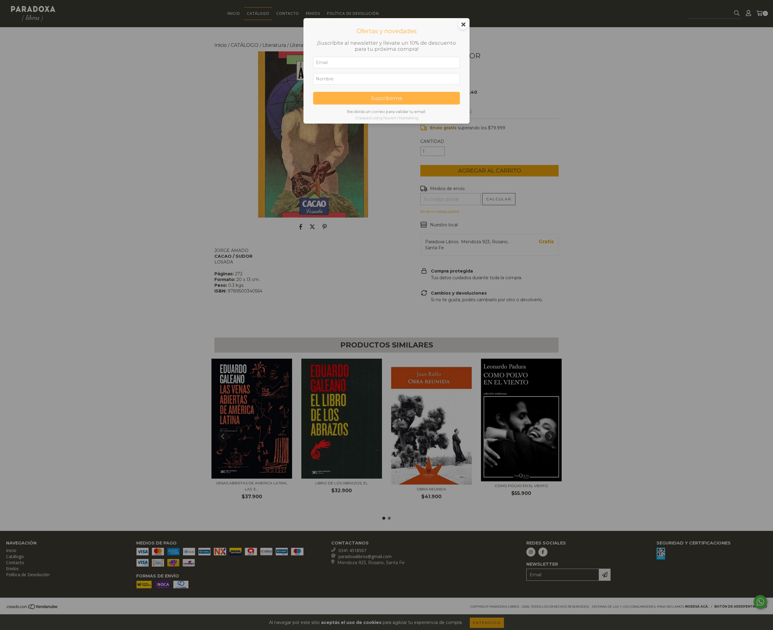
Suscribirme (386, 98)
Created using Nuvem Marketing (386, 118)
